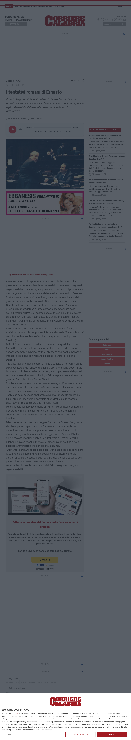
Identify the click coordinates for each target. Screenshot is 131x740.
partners (15, 713)
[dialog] (65, 716)
